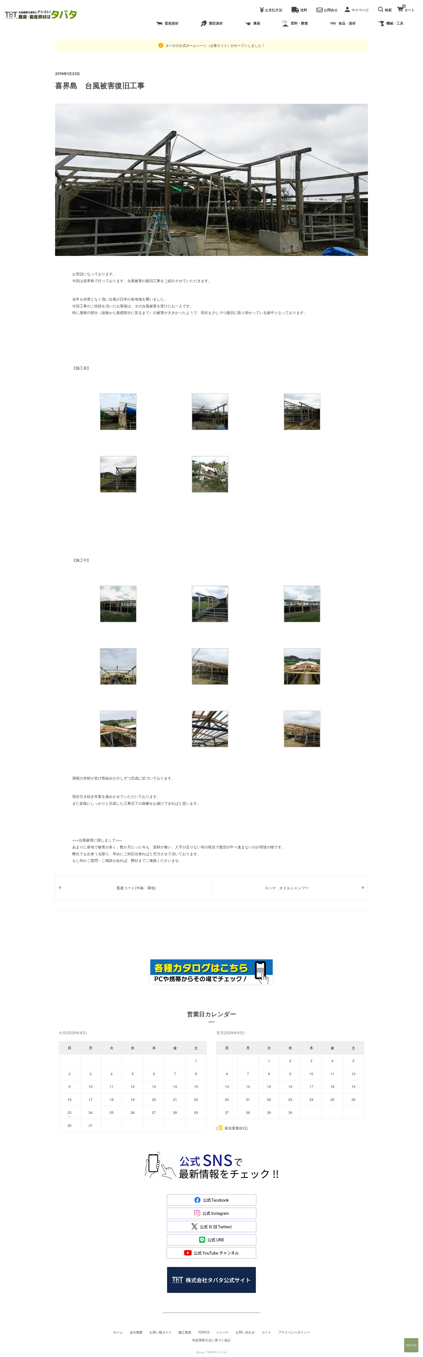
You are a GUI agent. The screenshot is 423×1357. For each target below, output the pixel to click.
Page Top (411, 1345)
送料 (303, 9)
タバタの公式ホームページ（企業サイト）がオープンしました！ (214, 45)
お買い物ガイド (160, 1332)
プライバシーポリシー (294, 1332)
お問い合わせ (245, 1332)
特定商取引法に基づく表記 (211, 1340)
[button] (385, 8)
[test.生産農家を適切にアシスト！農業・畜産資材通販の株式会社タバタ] (44, 15)
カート (266, 1332)
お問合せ (331, 9)
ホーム (118, 1332)
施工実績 (184, 1332)
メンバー (222, 1332)
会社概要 (136, 1332)
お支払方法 (273, 9)
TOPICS (203, 1332)
